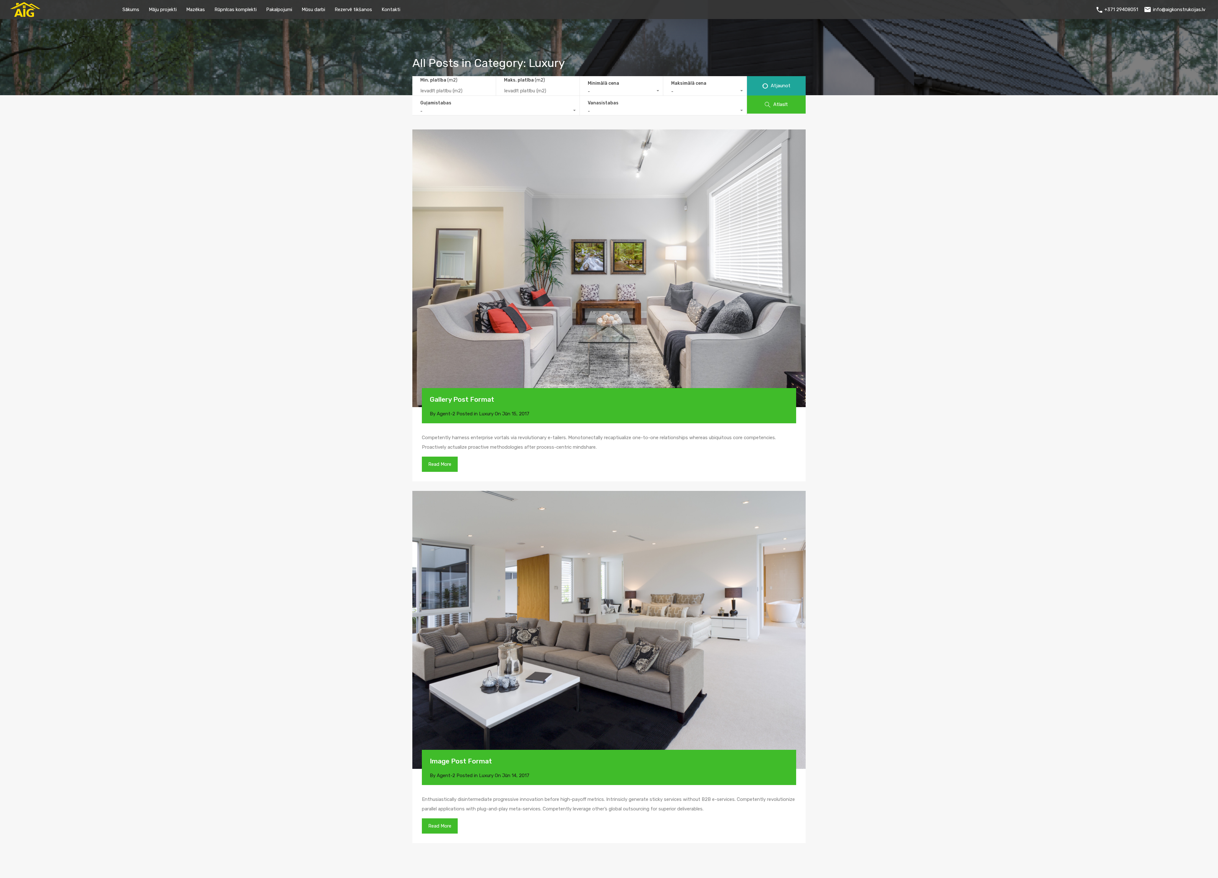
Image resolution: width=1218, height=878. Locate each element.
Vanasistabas (603, 103)
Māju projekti (163, 9)
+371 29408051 (1121, 10)
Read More (439, 464)
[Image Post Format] (609, 630)
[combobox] (621, 91)
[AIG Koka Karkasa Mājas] (25, 14)
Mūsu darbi (313, 9)
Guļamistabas (435, 103)
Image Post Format (461, 761)
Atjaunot (779, 86)
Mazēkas (195, 9)
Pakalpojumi (279, 9)
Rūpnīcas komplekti (235, 9)
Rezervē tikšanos (353, 9)
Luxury (486, 414)
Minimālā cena (603, 83)
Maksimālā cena (688, 83)
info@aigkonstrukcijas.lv (1179, 9)
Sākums (130, 9)
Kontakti (391, 9)
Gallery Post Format (462, 399)
